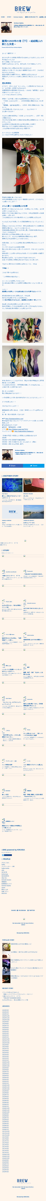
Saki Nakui (5, 493)
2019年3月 (5, 1102)
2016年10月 (5, 1158)
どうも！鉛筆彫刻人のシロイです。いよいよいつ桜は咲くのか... (12, 830)
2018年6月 (5, 1120)
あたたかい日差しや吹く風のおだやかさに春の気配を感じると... (12, 610)
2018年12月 (5, 1108)
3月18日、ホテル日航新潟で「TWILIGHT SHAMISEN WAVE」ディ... (33, 577)
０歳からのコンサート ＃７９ (11, 575)
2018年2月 (5, 1127)
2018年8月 (5, 1116)
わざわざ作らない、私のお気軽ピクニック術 (11, 606)
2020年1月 (5, 1083)
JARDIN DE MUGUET (28, 520)
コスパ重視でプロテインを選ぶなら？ (33, 765)
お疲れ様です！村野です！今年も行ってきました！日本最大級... (33, 613)
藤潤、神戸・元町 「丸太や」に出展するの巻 (33, 673)
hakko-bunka (5, 868)
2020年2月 (5, 1081)
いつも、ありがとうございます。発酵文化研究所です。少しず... (33, 644)
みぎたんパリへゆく (29, 522)
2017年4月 (5, 1146)
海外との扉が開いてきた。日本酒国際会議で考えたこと (33, 704)
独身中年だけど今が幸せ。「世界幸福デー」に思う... (11, 639)
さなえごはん (5, 862)
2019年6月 (5, 1096)
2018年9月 (5, 1114)
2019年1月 (5, 1106)
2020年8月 (5, 1070)
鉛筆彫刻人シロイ (7, 883)
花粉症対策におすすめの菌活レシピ (33, 640)
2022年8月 (5, 1023)
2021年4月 (5, 1054)
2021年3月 (5, 1056)
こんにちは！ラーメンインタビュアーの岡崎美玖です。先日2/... (33, 799)
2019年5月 (5, 1098)
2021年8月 (5, 1046)
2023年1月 (5, 1014)
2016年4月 (5, 1170)
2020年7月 (5, 1071)
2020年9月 (5, 1068)
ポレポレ (26, 496)
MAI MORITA (5, 876)
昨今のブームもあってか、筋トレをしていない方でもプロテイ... (33, 769)
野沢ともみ (5, 889)
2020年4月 (5, 1077)
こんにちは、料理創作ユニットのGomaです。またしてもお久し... (33, 738)
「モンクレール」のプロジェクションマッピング (11, 703)
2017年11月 (5, 1133)
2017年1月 (5, 1152)
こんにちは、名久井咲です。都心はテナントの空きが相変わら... (12, 707)
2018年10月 (5, 1112)
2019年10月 (5, 1089)
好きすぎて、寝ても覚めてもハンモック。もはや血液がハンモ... (12, 674)
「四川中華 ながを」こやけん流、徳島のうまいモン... (12, 736)
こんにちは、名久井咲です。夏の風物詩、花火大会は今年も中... (12, 500)
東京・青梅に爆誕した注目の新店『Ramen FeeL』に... (33, 795)
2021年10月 (5, 1043)
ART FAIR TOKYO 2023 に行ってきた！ (33, 609)
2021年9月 (5, 1045)
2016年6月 (5, 1166)
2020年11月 (5, 1064)
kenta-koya (5, 874)
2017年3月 (5, 1148)
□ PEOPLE (6, 859)
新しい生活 (5, 794)
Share (13, 466)
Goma (3, 887)
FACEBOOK (22, 910)
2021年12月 (5, 1039)
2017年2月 (5, 1150)
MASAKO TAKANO (28, 493)
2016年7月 (5, 1164)
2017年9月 (5, 1137)
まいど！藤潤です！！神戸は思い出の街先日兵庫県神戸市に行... (33, 677)
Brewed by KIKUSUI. (23, 933)
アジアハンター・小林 (8, 866)
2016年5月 (5, 1168)
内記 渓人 (4, 878)
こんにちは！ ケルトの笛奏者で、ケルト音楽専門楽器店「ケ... (12, 643)
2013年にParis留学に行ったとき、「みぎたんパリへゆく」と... (33, 525)
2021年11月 (5, 1041)
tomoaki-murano (6, 880)
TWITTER (32, 910)
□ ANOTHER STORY (10, 476)
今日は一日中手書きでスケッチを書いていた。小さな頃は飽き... (12, 525)
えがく (4, 522)
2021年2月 (5, 1058)
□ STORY (5, 550)
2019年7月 (5, 1095)
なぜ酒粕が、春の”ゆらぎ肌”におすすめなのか (24, 952)
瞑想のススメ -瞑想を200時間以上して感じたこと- (12, 826)
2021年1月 (5, 1060)
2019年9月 (5, 1091)
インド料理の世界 (7, 764)
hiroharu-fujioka (18, 47)
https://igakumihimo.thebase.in (23, 431)
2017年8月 (5, 1139)
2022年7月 (5, 1025)
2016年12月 (5, 1154)
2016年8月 (5, 1162)
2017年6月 (5, 1143)
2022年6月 (5, 1027)
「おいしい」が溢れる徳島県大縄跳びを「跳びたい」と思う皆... (11, 739)
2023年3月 (5, 1010)
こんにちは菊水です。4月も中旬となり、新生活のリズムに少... (12, 797)
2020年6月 (5, 1073)
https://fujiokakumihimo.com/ (14, 418)
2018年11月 (5, 1110)
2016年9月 (5, 1160)
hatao (3, 864)
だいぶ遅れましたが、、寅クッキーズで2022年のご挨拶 (33, 734)
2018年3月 (5, 1125)
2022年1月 (5, 1037)
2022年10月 (5, 1020)
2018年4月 (5, 1123)
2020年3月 (5, 1079)
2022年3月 (5, 1033)
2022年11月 (5, 1018)
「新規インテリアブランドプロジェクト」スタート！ (17, 994)
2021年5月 (5, 1052)
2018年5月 (5, 1121)
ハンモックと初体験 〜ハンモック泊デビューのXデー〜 (12, 670)
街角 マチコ (5, 891)
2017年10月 (5, 1135)
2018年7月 (5, 1118)
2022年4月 (5, 1031)
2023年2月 (5, 1012)
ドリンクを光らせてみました (10, 992)
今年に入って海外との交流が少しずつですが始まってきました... (33, 708)
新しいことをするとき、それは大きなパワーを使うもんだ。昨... (33, 498)
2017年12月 (5, 1131)
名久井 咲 (4, 872)
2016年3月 (5, 1171)
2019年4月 (5, 1100)
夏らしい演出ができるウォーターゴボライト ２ (11, 497)
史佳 (3, 870)
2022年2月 (5, 1035)
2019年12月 (5, 1085)
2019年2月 (5, 1104)
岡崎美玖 (4, 882)
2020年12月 (5, 1062)
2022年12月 (5, 1016)
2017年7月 (5, 1141)
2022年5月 (5, 1029)
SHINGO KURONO (6, 520)
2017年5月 (5, 1145)
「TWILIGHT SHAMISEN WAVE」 (33, 574)
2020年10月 (5, 1066)
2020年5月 (5, 1075)
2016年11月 (5, 1156)
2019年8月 (5, 1093)
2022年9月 (5, 1022)
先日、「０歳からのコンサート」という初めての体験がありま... (12, 578)
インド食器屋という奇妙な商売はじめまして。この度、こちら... (12, 767)
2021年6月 (5, 1050)
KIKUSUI (4, 893)
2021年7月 (5, 1048)
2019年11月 (5, 1087)
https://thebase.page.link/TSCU (18, 429)
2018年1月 (5, 1129)
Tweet (35, 466)
